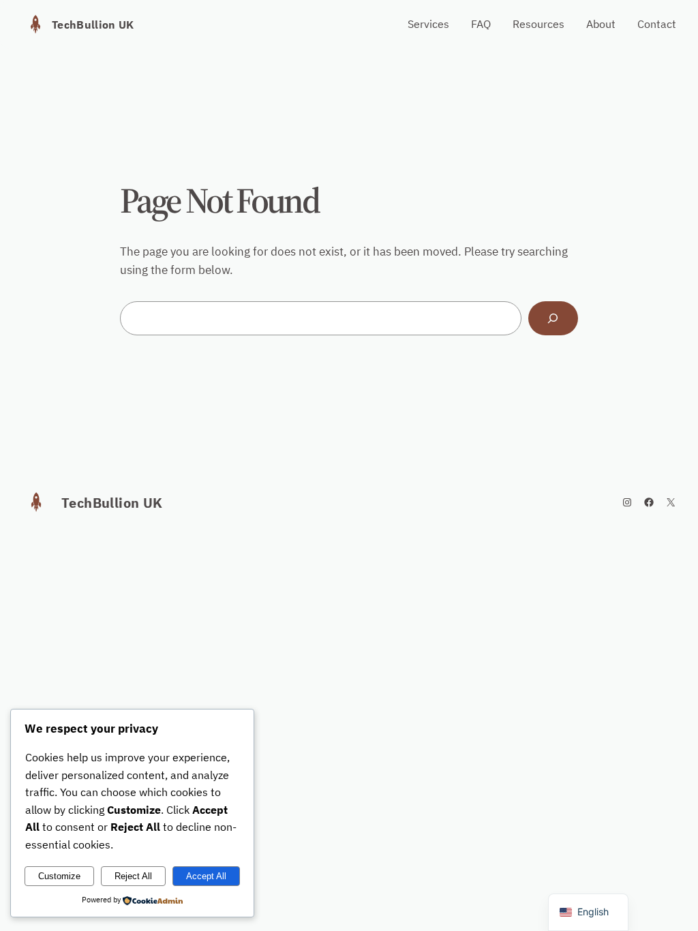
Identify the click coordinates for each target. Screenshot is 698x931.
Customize (59, 876)
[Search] (553, 318)
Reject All (133, 876)
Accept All (206, 876)
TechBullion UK (93, 24)
